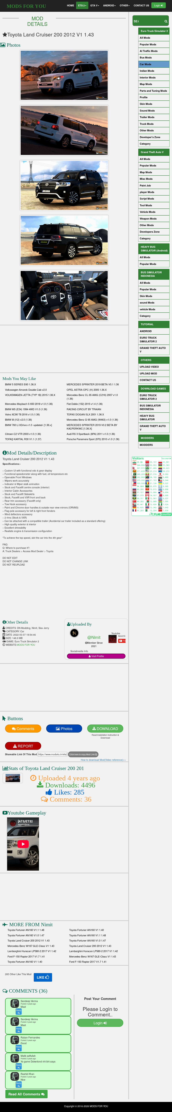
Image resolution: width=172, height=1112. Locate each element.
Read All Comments (24, 1094)
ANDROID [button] (108, 5)
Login (157, 5)
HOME (70, 5)
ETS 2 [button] (81, 5)
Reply (18, 1010)
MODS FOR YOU (26, 6)
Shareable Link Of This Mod (21, 754)
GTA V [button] (93, 5)
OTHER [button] (124, 5)
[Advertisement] (64, 348)
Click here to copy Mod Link (82, 754)
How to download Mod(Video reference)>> (103, 759)
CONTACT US (141, 5)
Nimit (47, 924)
